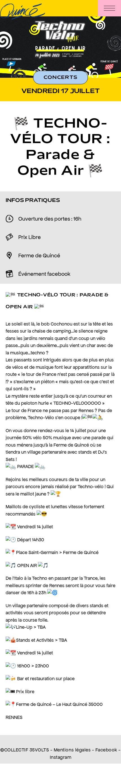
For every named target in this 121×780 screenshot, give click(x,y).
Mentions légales (72, 749)
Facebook (106, 749)
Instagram (60, 757)
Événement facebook (44, 274)
